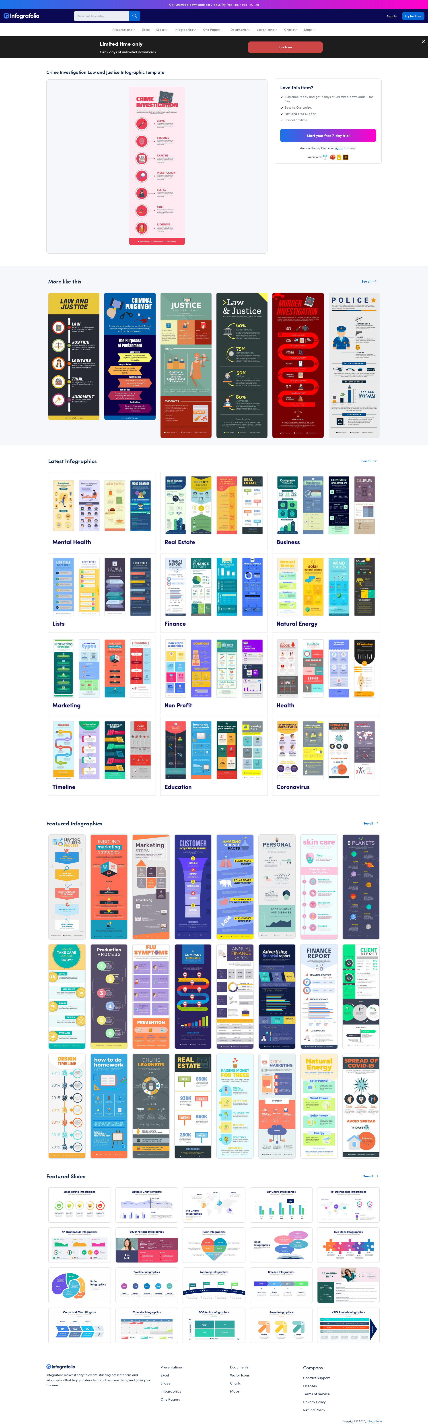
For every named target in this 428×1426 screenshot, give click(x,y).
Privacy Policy (314, 1401)
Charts (289, 29)
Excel (146, 29)
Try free (285, 46)
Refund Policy (314, 1409)
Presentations (122, 29)
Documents (238, 29)
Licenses (310, 1385)
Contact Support (316, 1377)
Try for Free (413, 16)
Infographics (184, 29)
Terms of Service (316, 1393)
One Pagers (211, 29)
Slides (160, 29)
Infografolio (374, 1421)
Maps (308, 29)
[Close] (423, 41)
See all (366, 281)
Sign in (392, 16)
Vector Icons (265, 29)
